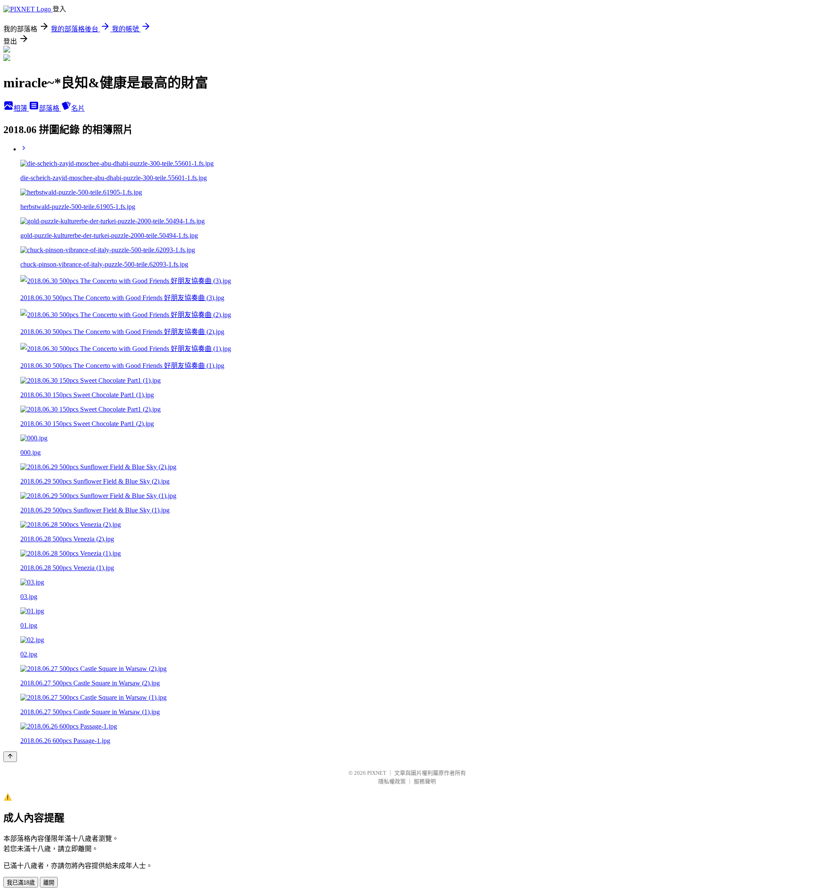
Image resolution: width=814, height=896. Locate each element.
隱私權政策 (392, 781)
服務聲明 (425, 781)
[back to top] (10, 756)
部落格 (50, 108)
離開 (48, 882)
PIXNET (376, 773)
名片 (78, 108)
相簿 (21, 108)
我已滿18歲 (21, 882)
